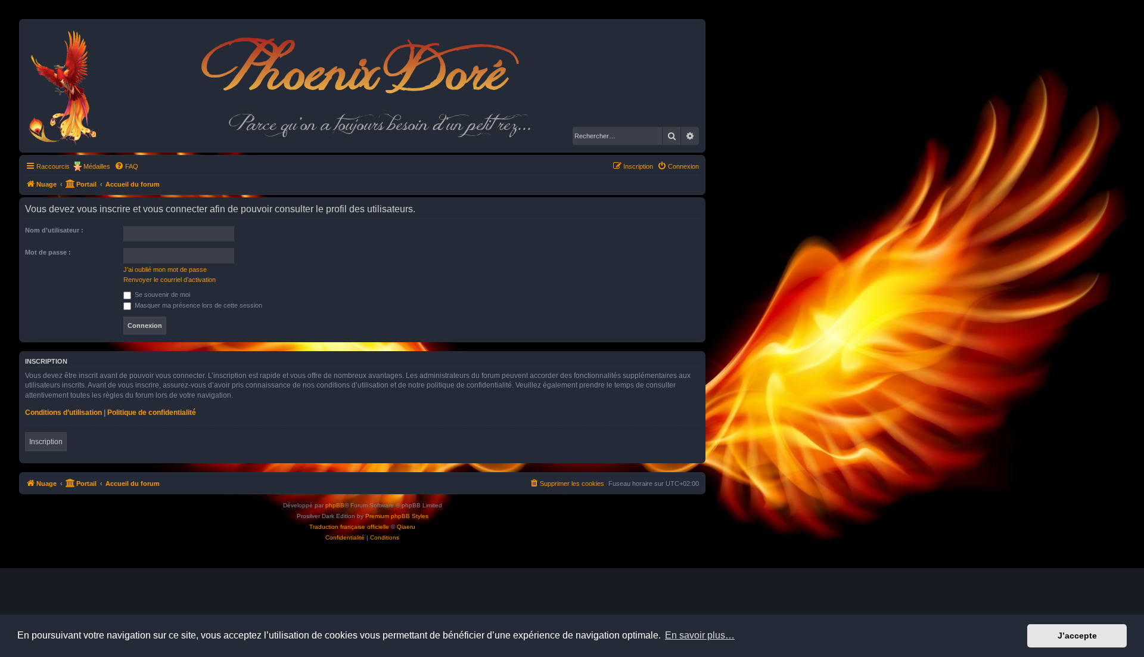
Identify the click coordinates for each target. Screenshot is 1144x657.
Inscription (46, 442)
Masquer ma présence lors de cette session (197, 305)
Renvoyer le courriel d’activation (169, 279)
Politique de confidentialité (151, 412)
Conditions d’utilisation (63, 412)
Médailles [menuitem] (96, 166)
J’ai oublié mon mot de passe (165, 269)
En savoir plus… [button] (700, 635)
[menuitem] (126, 166)
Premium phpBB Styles (396, 516)
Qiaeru (406, 526)
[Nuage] (69, 86)
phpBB (334, 505)
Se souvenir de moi (161, 294)
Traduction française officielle (349, 526)
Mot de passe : (48, 252)
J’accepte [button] (1077, 635)
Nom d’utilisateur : (54, 230)
